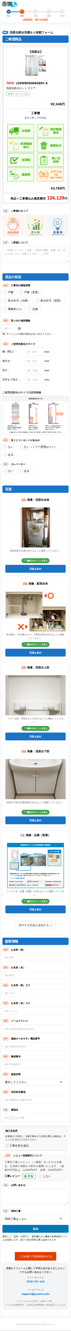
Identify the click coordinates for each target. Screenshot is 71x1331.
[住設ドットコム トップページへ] (9, 4)
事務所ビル (15, 309)
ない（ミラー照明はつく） (40, 446)
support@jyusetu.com (35, 1294)
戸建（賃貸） (32, 292)
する (30, 1176)
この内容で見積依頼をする (35, 1256)
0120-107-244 (36, 1281)
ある (10, 454)
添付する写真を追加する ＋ (36, 925)
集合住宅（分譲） (19, 300)
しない (47, 1176)
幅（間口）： (10, 351)
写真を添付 (35, 568)
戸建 (10, 292)
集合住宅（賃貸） (51, 300)
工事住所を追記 (19, 1145)
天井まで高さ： (11, 379)
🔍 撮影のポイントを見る (35, 560)
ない (10, 446)
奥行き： (7, 361)
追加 (35, 1228)
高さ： (6, 370)
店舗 (35, 309)
